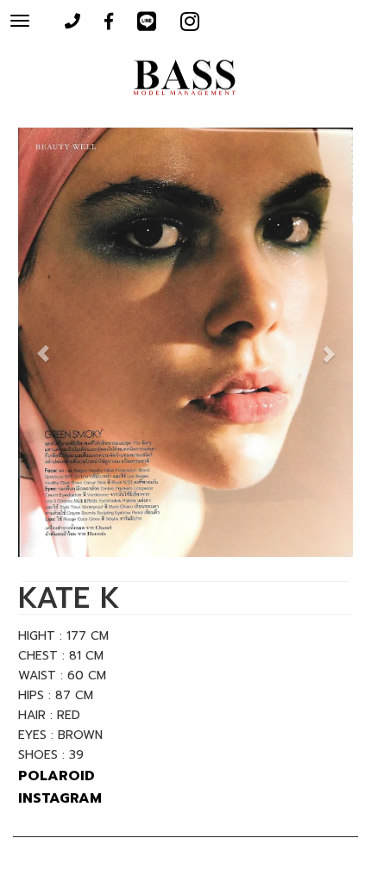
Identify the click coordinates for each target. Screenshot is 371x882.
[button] (43, 345)
